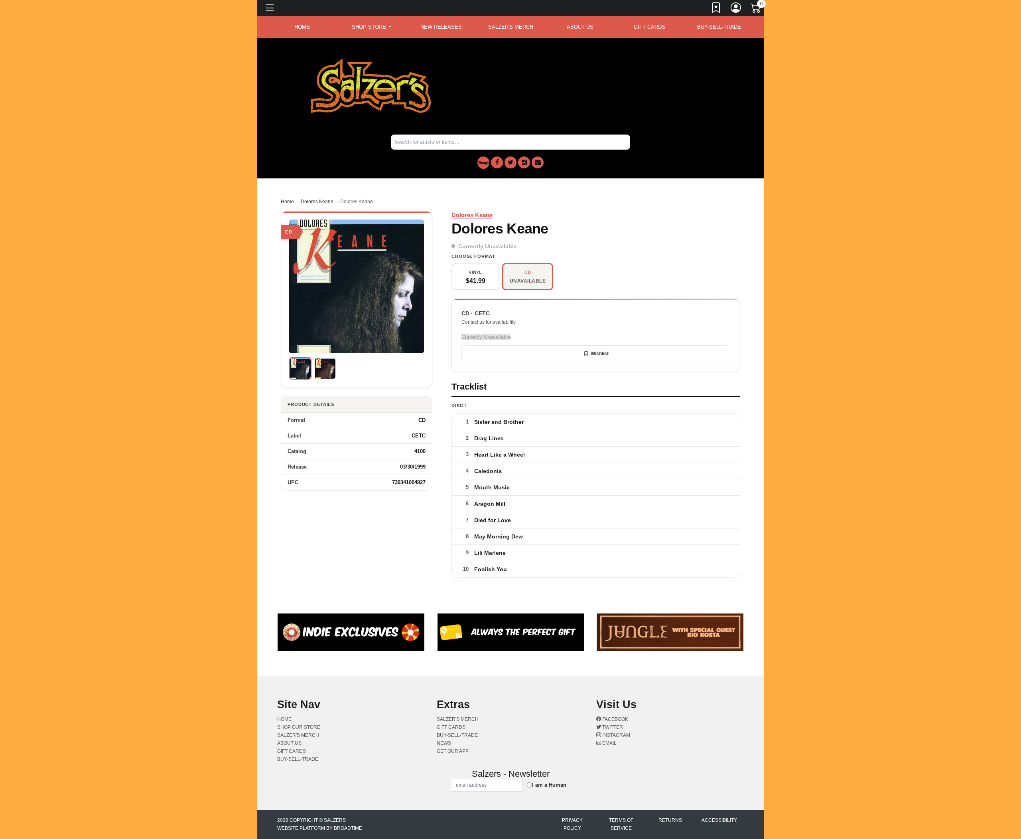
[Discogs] (483, 163)
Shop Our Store (298, 727)
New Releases (441, 27)
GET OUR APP (453, 751)
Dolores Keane (317, 201)
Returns (670, 820)
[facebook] (497, 162)
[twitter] (510, 162)
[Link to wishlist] (716, 9)
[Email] (537, 162)
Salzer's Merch (510, 27)
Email (609, 743)
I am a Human (549, 785)
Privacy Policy (572, 824)
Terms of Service (621, 824)
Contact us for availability (488, 322)
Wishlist (600, 353)
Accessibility (719, 820)
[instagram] (524, 162)
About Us (580, 27)
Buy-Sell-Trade (719, 27)
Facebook (614, 719)
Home (287, 201)
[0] (756, 10)
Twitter (612, 727)
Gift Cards (649, 27)
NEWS (444, 743)
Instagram (615, 735)
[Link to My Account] (736, 9)
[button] (371, 27)
